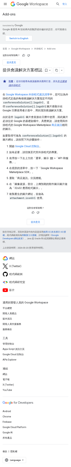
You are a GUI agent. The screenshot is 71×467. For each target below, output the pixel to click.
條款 (5, 451)
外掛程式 (38, 48)
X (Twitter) (8, 384)
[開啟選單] (5, 4)
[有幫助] (23, 55)
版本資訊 (7, 318)
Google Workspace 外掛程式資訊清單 (28, 94)
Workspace (38, 4)
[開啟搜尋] (58, 4)
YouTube (7, 390)
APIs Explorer (10, 359)
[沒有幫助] (28, 55)
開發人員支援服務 (12, 324)
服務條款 (7, 329)
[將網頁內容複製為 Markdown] (57, 70)
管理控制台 (8, 343)
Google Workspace (20, 48)
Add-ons (9, 14)
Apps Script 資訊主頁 (13, 349)
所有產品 (7, 437)
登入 (64, 4)
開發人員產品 (10, 313)
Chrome (7, 416)
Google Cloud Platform (14, 427)
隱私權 (13, 451)
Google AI (8, 432)
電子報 (6, 379)
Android (7, 411)
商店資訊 (57, 125)
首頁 (5, 48)
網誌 (5, 374)
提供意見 (11, 62)
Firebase (7, 422)
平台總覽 (7, 308)
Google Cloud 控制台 (27, 146)
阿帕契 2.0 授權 (29, 235)
